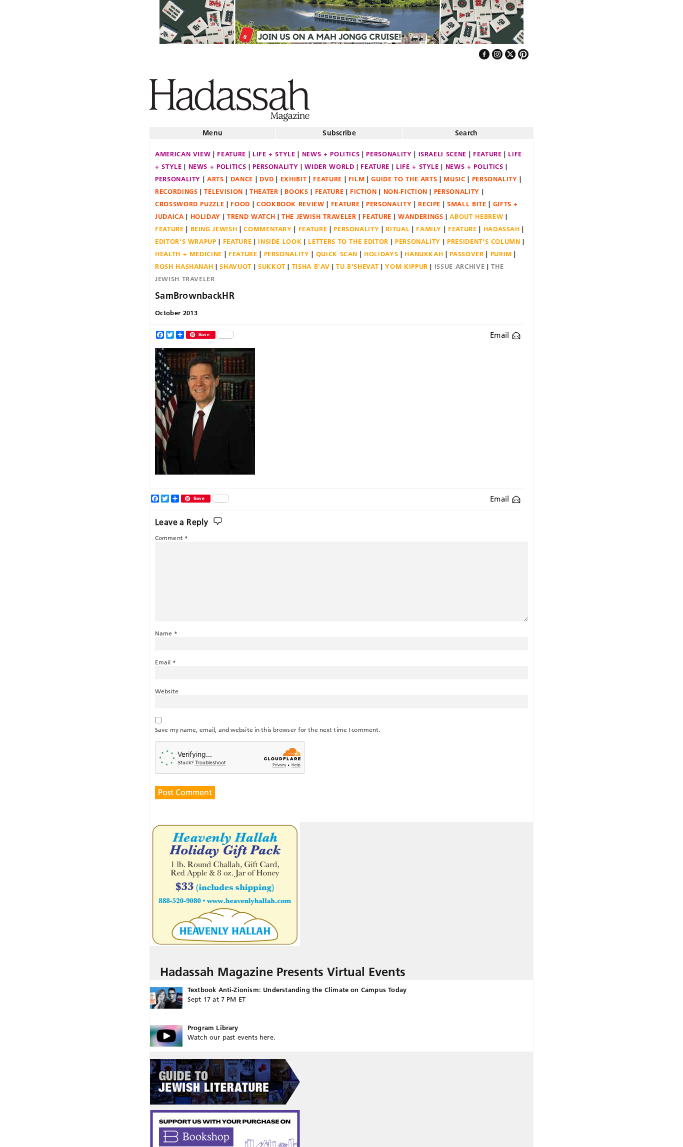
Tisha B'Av (311, 262)
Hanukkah (423, 250)
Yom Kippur (406, 262)
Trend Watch (251, 212)
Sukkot (272, 262)
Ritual (398, 225)
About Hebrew (476, 212)
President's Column (483, 237)
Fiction (363, 187)
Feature (231, 150)
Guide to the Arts (404, 175)
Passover (467, 250)
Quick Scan (337, 250)
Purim (501, 250)
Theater (264, 187)
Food (240, 200)
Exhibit (293, 175)
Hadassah (502, 225)
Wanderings (421, 212)
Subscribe (339, 128)
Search (466, 128)
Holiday (205, 212)
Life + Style (274, 150)
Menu (212, 128)
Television (223, 187)
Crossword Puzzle (189, 200)
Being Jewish (214, 225)
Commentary (268, 225)
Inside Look (280, 237)
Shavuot (236, 262)
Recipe (429, 200)
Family (429, 225)
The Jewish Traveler (319, 212)
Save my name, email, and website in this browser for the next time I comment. (267, 725)
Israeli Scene (442, 150)
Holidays (381, 250)
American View (182, 150)
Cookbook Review (290, 200)
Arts (215, 175)
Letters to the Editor (348, 237)
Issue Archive (459, 262)
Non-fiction (406, 187)
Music (454, 175)
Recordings (176, 187)
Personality (389, 150)
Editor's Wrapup (185, 237)
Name (166, 629)
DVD (267, 175)
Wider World (329, 162)
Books (296, 187)
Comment (171, 534)
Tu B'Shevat (357, 262)
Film (356, 175)
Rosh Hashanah (184, 262)
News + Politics (331, 150)
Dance (241, 175)
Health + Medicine (188, 250)
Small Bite (466, 200)
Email (501, 331)
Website (166, 687)
